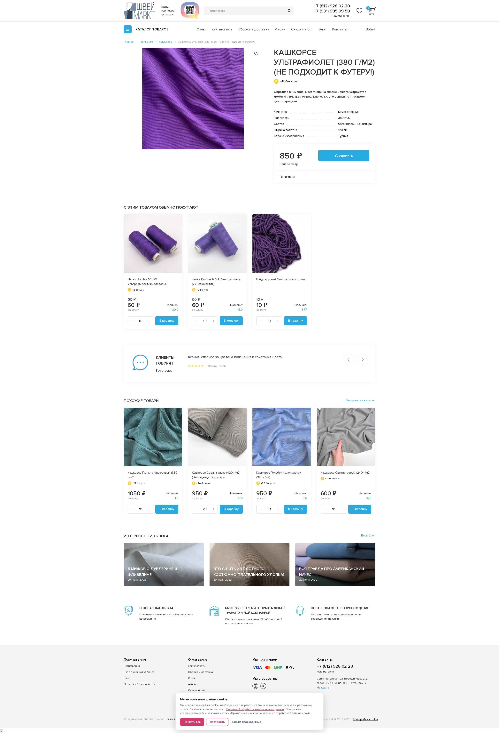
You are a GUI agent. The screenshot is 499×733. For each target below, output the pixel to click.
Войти (370, 29)
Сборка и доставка (253, 29)
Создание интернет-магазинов (144, 719)
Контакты (339, 29)
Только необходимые (246, 721)
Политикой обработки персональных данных (255, 709)
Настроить (217, 721)
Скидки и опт (302, 29)
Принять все (192, 721)
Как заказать (222, 29)
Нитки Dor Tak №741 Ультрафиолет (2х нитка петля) (217, 281)
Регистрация (132, 666)
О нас (201, 29)
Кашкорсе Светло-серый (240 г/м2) (345, 473)
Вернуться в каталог (360, 400)
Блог (322, 29)
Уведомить (344, 155)
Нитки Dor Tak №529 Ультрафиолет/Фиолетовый (147, 281)
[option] (193, 98)
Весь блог (368, 535)
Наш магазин (340, 15)
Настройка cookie (365, 719)
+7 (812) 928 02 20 (331, 6)
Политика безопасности (139, 684)
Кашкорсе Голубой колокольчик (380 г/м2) (278, 475)
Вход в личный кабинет (139, 672)
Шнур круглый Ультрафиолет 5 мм (280, 279)
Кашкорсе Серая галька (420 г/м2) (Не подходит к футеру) (216, 475)
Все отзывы (164, 371)
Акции (280, 29)
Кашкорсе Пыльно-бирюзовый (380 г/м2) (152, 475)
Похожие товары (141, 401)
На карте (323, 687)
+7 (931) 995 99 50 (331, 11)
